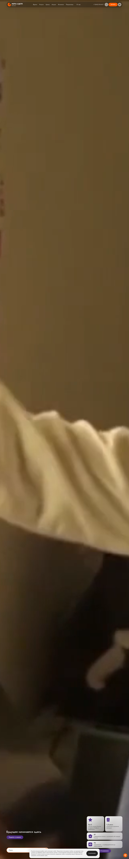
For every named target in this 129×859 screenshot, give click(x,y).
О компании (104, 851)
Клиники (61, 5)
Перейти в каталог (15, 837)
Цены (48, 5)
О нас (79, 5)
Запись (113, 4)
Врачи (35, 5)
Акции (54, 5)
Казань (14, 5)
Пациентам (69, 5)
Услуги (41, 5)
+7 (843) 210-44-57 (98, 4)
